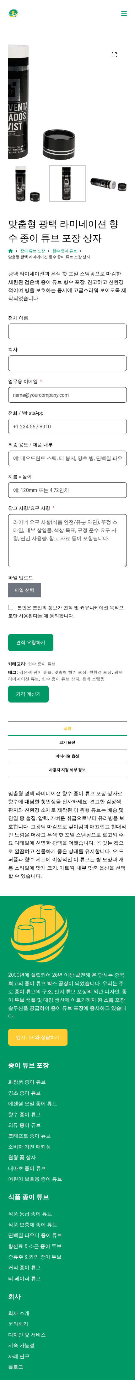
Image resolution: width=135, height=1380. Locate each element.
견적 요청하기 (31, 642)
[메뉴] (124, 13)
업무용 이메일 (23, 381)
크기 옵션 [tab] (67, 742)
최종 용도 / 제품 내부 (30, 444)
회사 (13, 349)
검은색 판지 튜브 (35, 672)
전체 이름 (18, 318)
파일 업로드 (20, 577)
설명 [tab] (67, 728)
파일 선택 (24, 590)
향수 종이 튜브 (42, 664)
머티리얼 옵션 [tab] (67, 756)
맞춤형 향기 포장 (70, 672)
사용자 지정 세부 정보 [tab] (67, 770)
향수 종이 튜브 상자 (60, 679)
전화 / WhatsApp (26, 413)
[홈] (10, 251)
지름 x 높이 (20, 476)
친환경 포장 (100, 672)
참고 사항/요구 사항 (29, 508)
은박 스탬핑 (93, 679)
